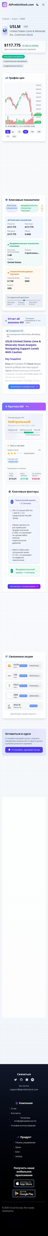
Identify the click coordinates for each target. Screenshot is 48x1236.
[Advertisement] (24, 170)
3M (39, 131)
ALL (14, 136)
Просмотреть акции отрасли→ (24, 714)
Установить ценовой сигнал (26, 749)
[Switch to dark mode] (37, 4)
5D (25, 131)
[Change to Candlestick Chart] (7, 132)
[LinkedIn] (26, 1079)
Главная (5, 19)
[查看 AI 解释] (35, 511)
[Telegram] (32, 1079)
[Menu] (43, 4)
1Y (8, 136)
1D (19, 131)
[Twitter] (15, 1079)
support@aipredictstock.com (24, 1089)
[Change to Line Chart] (12, 132)
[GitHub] (21, 1079)
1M (32, 131)
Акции (14, 19)
